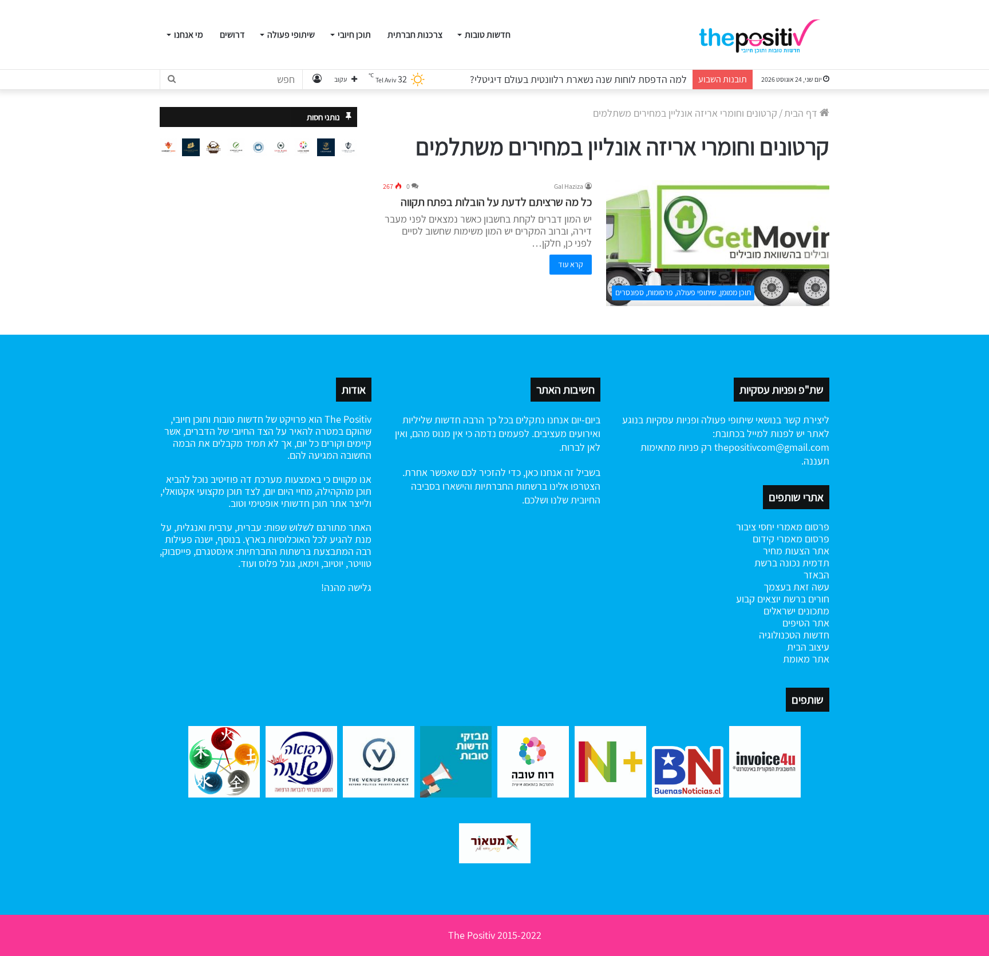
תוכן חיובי (354, 35)
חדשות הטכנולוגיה (794, 634)
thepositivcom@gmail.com (771, 447)
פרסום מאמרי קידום (791, 538)
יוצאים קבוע (758, 598)
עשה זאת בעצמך (796, 586)
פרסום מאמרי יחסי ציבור (782, 526)
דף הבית (802, 113)
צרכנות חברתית (414, 35)
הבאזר (816, 574)
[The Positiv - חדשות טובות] (763, 35)
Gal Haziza (568, 186)
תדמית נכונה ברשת (791, 562)
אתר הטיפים (805, 622)
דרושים (232, 35)
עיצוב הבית (808, 646)
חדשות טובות (488, 35)
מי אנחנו (188, 35)
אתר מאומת (806, 658)
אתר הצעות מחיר (796, 550)
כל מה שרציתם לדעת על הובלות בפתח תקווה (496, 202)
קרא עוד (570, 264)
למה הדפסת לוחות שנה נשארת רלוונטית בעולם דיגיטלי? (578, 79)
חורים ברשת (805, 598)
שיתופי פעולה (291, 35)
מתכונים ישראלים (796, 610)
